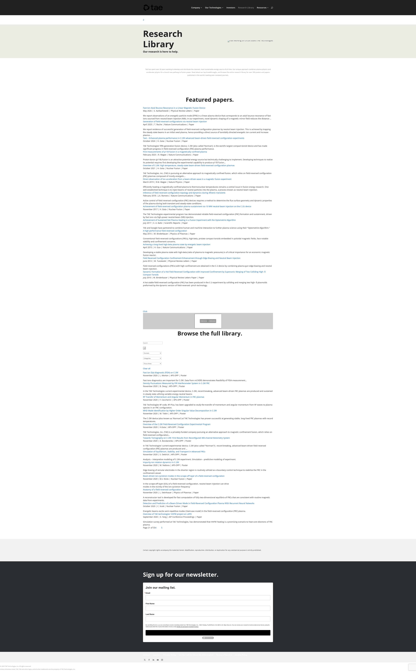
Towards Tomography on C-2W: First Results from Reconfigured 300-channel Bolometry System (186, 438)
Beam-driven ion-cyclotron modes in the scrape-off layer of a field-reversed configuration (183, 476)
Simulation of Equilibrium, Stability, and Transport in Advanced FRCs (174, 451)
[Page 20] (157, 527)
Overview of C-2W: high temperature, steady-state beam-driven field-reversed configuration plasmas (189, 165)
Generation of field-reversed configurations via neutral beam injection (175, 121)
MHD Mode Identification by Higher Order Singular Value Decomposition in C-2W (180, 410)
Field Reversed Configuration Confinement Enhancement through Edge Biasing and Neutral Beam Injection (191, 258)
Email (148, 593)
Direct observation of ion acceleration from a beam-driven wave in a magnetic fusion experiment (187, 179)
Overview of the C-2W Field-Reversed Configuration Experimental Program (176, 424)
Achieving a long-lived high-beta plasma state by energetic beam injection (176, 244)
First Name (150, 603)
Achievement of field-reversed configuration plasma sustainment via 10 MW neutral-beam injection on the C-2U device (197, 206)
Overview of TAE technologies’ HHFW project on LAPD (167, 514)
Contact (146, 655)
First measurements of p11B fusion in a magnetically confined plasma (175, 151)
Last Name (150, 614)
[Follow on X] (144, 660)
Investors (230, 8)
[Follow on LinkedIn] (153, 660)
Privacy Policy (169, 655)
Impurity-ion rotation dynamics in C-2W (161, 462)
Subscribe (208, 632)
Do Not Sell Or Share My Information (196, 655)
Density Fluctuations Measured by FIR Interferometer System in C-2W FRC (176, 383)
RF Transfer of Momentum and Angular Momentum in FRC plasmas (173, 397)
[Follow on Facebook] (149, 660)
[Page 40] (160, 527)
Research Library (246, 8)
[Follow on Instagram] (162, 660)
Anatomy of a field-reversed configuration (162, 489)
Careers (156, 655)
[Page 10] (156, 527)
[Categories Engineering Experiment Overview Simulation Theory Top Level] (152, 358)
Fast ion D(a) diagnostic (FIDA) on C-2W (160, 372)
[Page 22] (158, 527)
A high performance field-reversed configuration (165, 230)
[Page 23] (159, 527)
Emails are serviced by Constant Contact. (188, 626)
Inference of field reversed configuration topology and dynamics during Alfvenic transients (184, 192)
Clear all (146, 368)
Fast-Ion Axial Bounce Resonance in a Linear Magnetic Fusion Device (174, 108)
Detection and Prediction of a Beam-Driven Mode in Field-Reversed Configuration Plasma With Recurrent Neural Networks (198, 503)
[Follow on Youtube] (157, 660)
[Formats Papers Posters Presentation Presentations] (152, 353)
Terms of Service (224, 655)
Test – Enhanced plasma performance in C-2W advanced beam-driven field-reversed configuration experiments (193, 138)
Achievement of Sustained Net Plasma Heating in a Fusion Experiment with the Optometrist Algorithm (189, 220)
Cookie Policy (241, 655)
